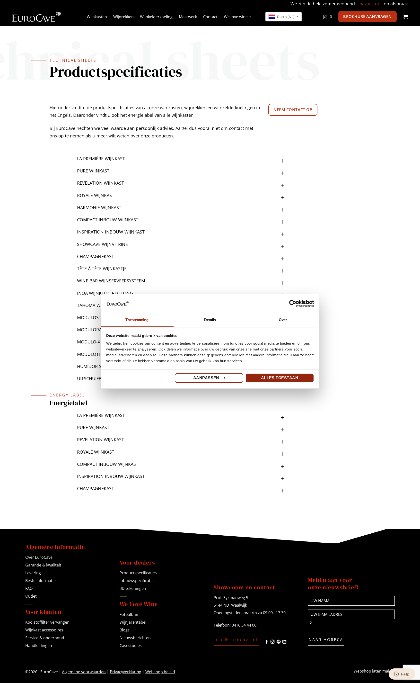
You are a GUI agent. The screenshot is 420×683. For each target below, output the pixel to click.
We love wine (236, 16)
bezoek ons (371, 4)
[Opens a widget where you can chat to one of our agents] (401, 674)
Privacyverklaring (125, 671)
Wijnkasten (97, 16)
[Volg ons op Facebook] (267, 642)
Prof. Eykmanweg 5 (231, 597)
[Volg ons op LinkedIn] (284, 642)
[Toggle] (282, 157)
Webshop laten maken (374, 671)
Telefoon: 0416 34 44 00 (235, 625)
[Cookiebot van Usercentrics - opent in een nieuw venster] (292, 303)
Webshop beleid (160, 671)
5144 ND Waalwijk (230, 605)
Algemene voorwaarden (84, 671)
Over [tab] (283, 320)
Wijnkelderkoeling (156, 16)
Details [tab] (210, 320)
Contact (210, 16)
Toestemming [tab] (137, 320)
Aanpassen (206, 378)
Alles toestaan (279, 378)
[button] (405, 16)
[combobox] (283, 16)
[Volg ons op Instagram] (272, 642)
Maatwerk (188, 16)
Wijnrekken (123, 16)
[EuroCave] (36, 16)
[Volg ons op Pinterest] (278, 642)
